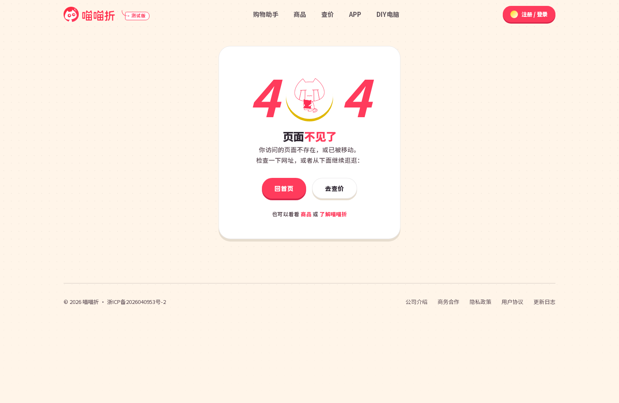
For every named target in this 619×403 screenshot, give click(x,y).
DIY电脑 (387, 14)
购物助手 (265, 14)
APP (355, 14)
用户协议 (512, 302)
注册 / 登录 (534, 14)
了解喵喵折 (333, 214)
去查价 (334, 188)
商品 (299, 14)
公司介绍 (416, 302)
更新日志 (544, 302)
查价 (327, 14)
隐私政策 (480, 302)
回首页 (284, 188)
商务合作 (448, 302)
